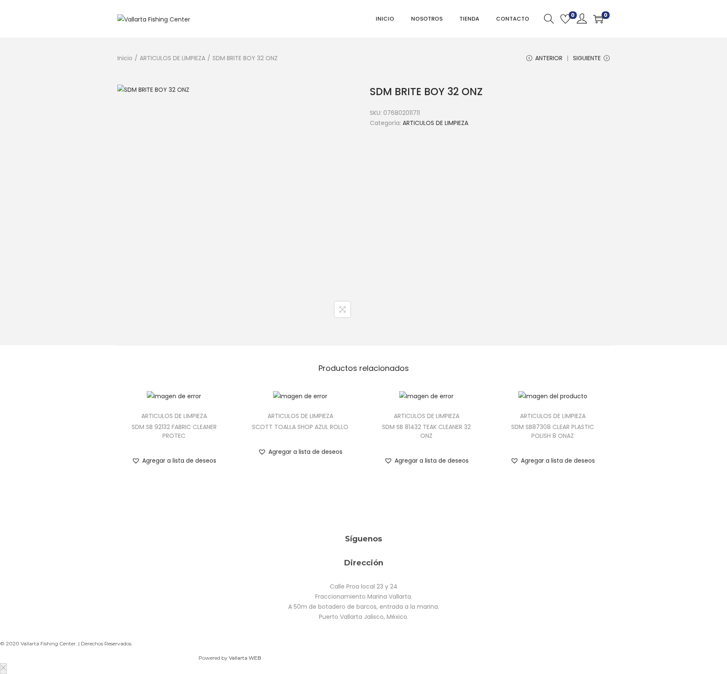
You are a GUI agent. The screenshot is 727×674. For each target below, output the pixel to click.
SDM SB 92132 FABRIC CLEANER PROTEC (174, 431)
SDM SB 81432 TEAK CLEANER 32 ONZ (426, 431)
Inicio (125, 58)
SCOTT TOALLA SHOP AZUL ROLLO (300, 427)
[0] (565, 19)
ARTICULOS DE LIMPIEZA (172, 58)
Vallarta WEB (245, 658)
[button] (174, 461)
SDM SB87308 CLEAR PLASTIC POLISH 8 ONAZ (552, 431)
